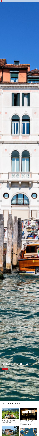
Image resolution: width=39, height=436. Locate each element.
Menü (37, 1)
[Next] (38, 201)
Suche (33, 1)
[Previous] (1, 201)
